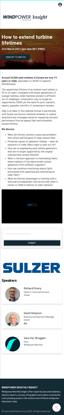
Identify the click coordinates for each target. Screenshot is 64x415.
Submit (32, 243)
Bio (25, 324)
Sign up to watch (16, 57)
